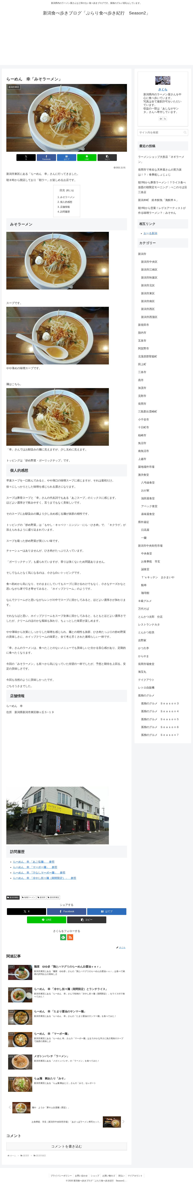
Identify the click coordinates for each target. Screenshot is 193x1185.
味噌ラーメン (29, 897)
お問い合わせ (81, 1175)
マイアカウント (135, 1175)
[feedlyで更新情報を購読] (63, 937)
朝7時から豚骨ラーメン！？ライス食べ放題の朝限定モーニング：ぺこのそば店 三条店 (163, 187)
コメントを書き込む (66, 1146)
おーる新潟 (150, 233)
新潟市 (42, 897)
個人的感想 (66, 202)
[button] (107, 157)
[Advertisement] (96, 44)
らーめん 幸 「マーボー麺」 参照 (35, 867)
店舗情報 (65, 206)
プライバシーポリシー (61, 1175)
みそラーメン (67, 197)
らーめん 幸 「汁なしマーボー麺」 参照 (39, 872)
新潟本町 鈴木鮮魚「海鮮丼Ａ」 (158, 200)
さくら (162, 89)
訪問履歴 (65, 211)
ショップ (95, 1175)
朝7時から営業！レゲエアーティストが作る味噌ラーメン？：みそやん (162, 210)
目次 (62, 190)
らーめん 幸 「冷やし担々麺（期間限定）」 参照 (44, 878)
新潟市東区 (14, 897)
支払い (121, 1175)
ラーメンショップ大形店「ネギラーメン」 (161, 159)
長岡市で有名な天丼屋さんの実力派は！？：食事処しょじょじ (160, 172)
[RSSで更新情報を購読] (70, 937)
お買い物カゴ (108, 1175)
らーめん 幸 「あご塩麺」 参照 (33, 861)
